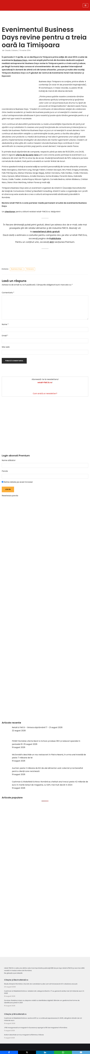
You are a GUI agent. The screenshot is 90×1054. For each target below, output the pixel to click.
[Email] (81, 1052)
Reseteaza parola (10, 495)
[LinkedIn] (45, 1052)
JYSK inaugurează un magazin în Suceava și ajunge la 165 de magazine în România (35, 1028)
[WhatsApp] (63, 1052)
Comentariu (8, 292)
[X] (27, 1052)
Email (5, 335)
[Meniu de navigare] (85, 5)
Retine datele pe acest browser (18, 482)
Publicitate (55, 238)
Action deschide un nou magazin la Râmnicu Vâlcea (24, 1035)
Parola (5, 471)
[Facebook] (9, 1052)
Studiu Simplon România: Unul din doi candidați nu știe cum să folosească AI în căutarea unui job (40, 984)
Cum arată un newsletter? (45, 393)
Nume (5, 324)
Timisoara (30, 269)
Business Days (20, 60)
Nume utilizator (9, 460)
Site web (6, 347)
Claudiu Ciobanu (11, 50)
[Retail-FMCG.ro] (30, 5)
